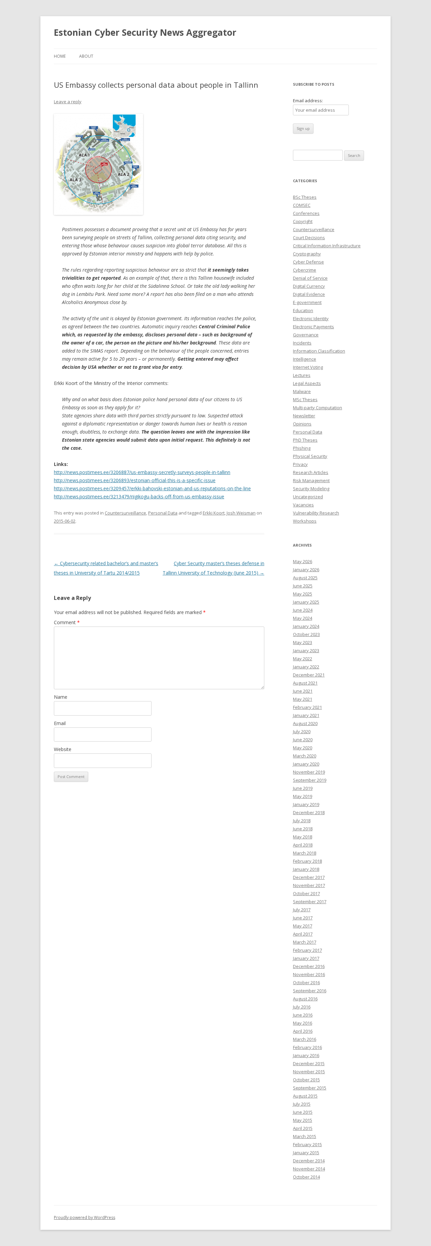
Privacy (300, 464)
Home (60, 56)
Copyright (302, 221)
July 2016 (301, 1007)
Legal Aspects (307, 383)
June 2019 (302, 788)
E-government (307, 302)
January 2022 (306, 667)
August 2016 (305, 999)
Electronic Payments (313, 327)
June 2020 (302, 740)
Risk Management (311, 480)
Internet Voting (308, 367)
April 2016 (302, 1031)
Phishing (301, 448)
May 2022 (302, 659)
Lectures (301, 375)
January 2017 (306, 958)
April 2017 (302, 934)
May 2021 (302, 699)
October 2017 (306, 893)
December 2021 (309, 675)
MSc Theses (305, 399)
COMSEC (301, 205)
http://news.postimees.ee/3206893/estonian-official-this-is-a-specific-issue (135, 480)
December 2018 (309, 812)
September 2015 (309, 1088)
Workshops (305, 521)
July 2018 (301, 821)
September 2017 (309, 901)
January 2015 (306, 1153)
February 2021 (307, 707)
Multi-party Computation (317, 408)
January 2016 (306, 1055)
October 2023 (306, 634)
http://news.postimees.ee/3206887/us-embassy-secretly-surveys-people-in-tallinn (142, 472)
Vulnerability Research (316, 513)
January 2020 (306, 764)
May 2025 (302, 594)
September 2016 (309, 991)
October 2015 (306, 1080)
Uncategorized (308, 497)
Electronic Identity (311, 318)
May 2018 (302, 837)
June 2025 (302, 586)
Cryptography (307, 254)
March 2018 (304, 853)
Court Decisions (309, 237)
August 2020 (305, 723)
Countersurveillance (125, 513)
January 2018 (306, 869)
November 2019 (309, 772)
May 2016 (302, 1023)
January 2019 (306, 804)
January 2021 (306, 715)
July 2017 (301, 910)
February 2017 (307, 950)
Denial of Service (310, 278)
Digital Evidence (309, 294)
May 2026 (302, 561)
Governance (306, 335)
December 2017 (309, 877)
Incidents (302, 343)
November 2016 (309, 974)
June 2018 (302, 829)
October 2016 (306, 982)
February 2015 (307, 1144)
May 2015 (302, 1120)
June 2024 (302, 610)
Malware (302, 391)
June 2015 (302, 1112)
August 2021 (305, 683)
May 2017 (302, 926)
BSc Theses (305, 197)
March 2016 (304, 1039)
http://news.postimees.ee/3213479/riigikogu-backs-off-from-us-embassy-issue (139, 496)
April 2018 (302, 845)
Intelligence (304, 359)
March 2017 (304, 942)
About (86, 56)
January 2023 (306, 650)
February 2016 (307, 1047)
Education (303, 310)
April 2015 (302, 1128)
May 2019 (302, 796)
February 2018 (307, 861)
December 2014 (309, 1161)
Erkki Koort (214, 513)
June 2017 (302, 918)
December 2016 (309, 966)
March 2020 (304, 756)
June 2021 (302, 691)
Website (62, 749)
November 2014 (309, 1169)
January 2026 (306, 569)
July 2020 (301, 731)
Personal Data (162, 513)
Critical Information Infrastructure (327, 246)
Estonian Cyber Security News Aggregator (145, 32)
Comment (67, 622)
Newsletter (304, 416)
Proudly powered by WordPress (84, 1217)
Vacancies (303, 505)
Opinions (302, 424)
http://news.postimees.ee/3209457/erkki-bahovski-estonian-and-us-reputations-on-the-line (152, 488)
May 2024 (302, 618)
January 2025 (306, 602)
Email (60, 723)
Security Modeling (311, 489)
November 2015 (309, 1072)
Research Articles (310, 472)
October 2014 (306, 1177)
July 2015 (301, 1104)
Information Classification (319, 351)
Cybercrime (304, 270)
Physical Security (310, 456)
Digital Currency (309, 286)
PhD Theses (305, 440)
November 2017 (309, 885)
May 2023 (302, 642)
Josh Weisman (241, 513)
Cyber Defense (308, 262)
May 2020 (302, 748)
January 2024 (306, 626)
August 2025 (305, 578)
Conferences (306, 213)
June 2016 (302, 1015)
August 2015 (305, 1096)
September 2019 (309, 780)
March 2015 (304, 1136)
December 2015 (309, 1063)
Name (60, 697)
